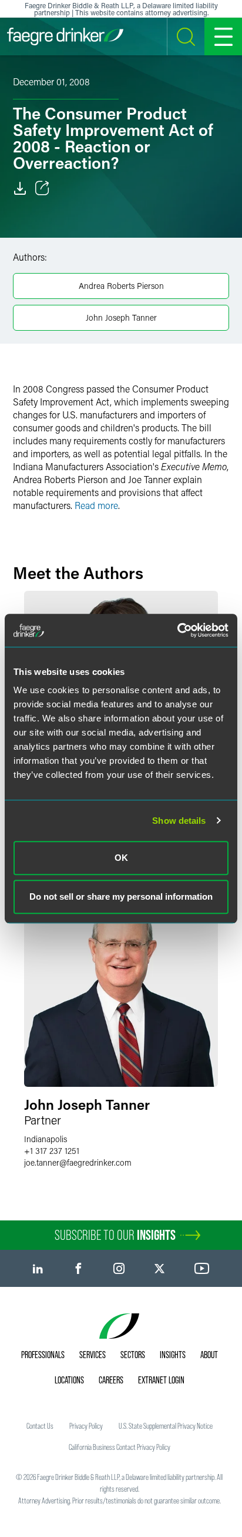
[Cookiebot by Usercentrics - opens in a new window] (177, 630)
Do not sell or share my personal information (121, 896)
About (209, 1354)
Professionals (43, 1354)
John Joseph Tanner (121, 317)
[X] (159, 1268)
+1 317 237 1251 (51, 1150)
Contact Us (39, 1425)
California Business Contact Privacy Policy (119, 1447)
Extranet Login (161, 1380)
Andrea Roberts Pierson (121, 285)
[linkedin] (37, 1268)
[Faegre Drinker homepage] (65, 36)
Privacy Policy (86, 1425)
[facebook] (78, 1268)
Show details (179, 821)
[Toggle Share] (42, 188)
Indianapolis (45, 1139)
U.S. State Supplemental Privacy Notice (166, 1425)
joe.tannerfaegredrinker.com (78, 1162)
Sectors (132, 1354)
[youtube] (202, 1268)
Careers (111, 1380)
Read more (96, 505)
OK (121, 858)
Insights (173, 1354)
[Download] (20, 188)
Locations (69, 1380)
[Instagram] (119, 1268)
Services (92, 1354)
